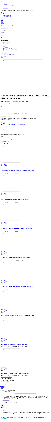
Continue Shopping (7, 16)
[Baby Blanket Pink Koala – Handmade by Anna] (11, 335)
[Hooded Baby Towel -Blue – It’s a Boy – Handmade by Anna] (11, 162)
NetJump (10, 391)
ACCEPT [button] (16, 402)
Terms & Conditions (6, 377)
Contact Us (5, 8)
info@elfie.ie (6, 383)
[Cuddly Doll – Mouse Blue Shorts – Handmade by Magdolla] (11, 278)
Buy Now (8, 119)
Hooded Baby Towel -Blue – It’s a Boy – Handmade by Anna (17, 170)
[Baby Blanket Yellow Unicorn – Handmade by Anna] (11, 364)
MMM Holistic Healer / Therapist (10, 6)
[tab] (26, 126)
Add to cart (3, 119)
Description (5, 126)
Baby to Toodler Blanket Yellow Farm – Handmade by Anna (17, 315)
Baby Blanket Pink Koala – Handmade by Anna (14, 344)
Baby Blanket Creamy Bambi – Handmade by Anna (15, 199)
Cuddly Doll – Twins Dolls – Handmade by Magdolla (15, 257)
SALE (23, 124)
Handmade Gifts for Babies (9, 54)
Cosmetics (5, 4)
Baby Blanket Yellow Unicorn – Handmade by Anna (15, 373)
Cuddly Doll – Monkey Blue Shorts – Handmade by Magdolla (17, 228)
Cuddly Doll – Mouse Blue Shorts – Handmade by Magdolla (17, 286)
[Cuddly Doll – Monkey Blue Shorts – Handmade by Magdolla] (11, 220)
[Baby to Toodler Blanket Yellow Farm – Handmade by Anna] (11, 307)
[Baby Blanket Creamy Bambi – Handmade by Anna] (11, 191)
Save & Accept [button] (4, 418)
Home (4, 53)
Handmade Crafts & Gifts (8, 5)
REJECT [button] (6, 402)
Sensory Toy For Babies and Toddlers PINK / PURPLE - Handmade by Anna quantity (19, 118)
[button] (2, 18)
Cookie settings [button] (6, 399)
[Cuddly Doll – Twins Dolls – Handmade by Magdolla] (11, 249)
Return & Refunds (6, 378)
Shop (4, 3)
